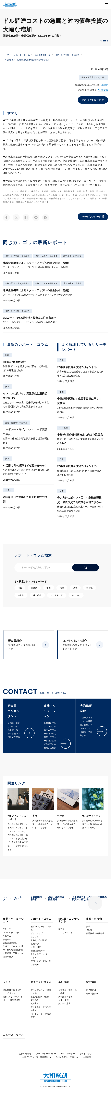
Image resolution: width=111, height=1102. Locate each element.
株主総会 (37, 595)
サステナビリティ (41, 982)
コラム (8, 490)
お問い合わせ (25, 1053)
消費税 (89, 588)
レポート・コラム (22, 55)
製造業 (34, 588)
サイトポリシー (68, 1053)
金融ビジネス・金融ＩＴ (46, 256)
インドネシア (57, 595)
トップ (6, 55)
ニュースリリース (13, 1035)
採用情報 (91, 982)
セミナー (8, 982)
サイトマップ (86, 1053)
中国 (62, 392)
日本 (7, 355)
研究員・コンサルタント (68, 920)
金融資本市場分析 (42, 55)
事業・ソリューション (13, 920)
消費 (20, 588)
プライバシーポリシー (46, 1053)
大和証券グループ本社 (66, 1057)
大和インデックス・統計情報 (35, 1057)
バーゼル (76, 595)
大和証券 (87, 1057)
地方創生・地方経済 (72, 256)
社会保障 (64, 428)
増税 (62, 588)
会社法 (21, 595)
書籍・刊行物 (94, 919)
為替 (75, 588)
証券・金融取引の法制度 (16, 423)
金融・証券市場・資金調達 (67, 55)
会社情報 (63, 982)
